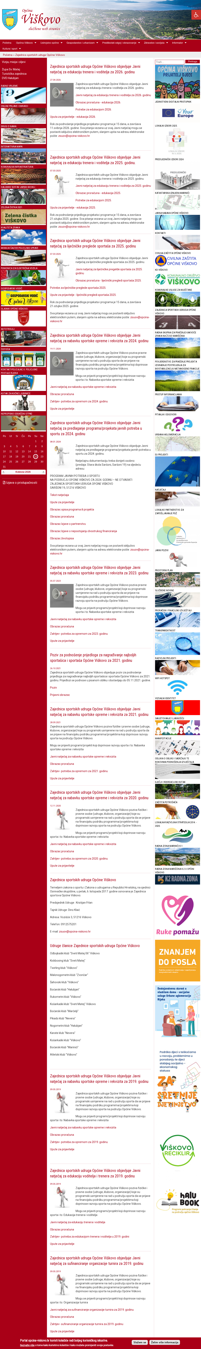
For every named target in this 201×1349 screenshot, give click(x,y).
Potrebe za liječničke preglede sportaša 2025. (78, 287)
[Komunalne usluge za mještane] (177, 305)
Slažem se (139, 1342)
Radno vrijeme (9, 85)
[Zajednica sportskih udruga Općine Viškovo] (177, 328)
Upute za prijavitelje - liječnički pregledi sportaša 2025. (83, 294)
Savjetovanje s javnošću (169, 718)
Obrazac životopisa (62, 538)
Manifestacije (163, 738)
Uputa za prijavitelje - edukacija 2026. (73, 116)
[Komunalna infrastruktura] (23, 182)
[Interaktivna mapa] (23, 162)
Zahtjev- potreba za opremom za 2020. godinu (79, 858)
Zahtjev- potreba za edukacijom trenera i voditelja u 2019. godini (89, 1236)
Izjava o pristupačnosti (21, 483)
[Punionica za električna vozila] (23, 284)
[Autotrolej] (23, 344)
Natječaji (160, 489)
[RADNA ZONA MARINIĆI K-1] (177, 864)
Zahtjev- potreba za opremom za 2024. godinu (79, 401)
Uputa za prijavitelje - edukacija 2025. (73, 207)
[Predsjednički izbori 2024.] (177, 188)
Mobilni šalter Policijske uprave (19, 247)
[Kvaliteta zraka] (23, 243)
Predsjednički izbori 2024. (169, 159)
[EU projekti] (177, 485)
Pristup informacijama (168, 394)
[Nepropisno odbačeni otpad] (23, 429)
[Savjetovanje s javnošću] (177, 734)
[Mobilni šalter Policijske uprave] (23, 263)
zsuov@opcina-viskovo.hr (74, 135)
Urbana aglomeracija (167, 434)
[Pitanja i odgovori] (177, 430)
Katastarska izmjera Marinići (172, 192)
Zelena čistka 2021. (12, 207)
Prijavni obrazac (60, 694)
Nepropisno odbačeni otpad (16, 413)
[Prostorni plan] (177, 586)
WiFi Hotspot (162, 678)
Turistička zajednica (14, 73)
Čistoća (5, 349)
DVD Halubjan (10, 78)
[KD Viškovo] (177, 285)
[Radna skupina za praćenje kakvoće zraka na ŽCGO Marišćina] (177, 357)
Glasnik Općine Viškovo (14, 308)
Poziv (53, 687)
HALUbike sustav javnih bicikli (18, 187)
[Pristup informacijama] (177, 410)
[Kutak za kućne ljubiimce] (23, 409)
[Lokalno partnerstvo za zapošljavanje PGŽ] (177, 546)
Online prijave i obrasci (14, 106)
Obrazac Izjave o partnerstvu (68, 523)
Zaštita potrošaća (166, 802)
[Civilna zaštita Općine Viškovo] (177, 265)
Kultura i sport (8, 48)
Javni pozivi (161, 550)
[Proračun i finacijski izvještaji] (177, 626)
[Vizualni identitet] (177, 714)
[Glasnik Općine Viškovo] (23, 324)
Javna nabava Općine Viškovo (171, 212)
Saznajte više (27, 1345)
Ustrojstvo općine (48, 42)
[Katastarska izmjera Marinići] (177, 208)
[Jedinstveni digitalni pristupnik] (177, 121)
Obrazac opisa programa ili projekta (72, 509)
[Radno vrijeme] (23, 101)
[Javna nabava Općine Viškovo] (177, 228)
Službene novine (164, 590)
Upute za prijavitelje (62, 408)
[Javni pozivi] (177, 566)
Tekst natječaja (59, 495)
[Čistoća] (23, 365)
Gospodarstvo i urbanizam (79, 42)
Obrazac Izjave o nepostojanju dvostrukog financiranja (83, 531)
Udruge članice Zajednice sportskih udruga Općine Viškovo (95, 945)
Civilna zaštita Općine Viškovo (173, 253)
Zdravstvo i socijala (153, 42)
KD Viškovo (161, 269)
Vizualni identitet (165, 698)
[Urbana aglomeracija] (177, 450)
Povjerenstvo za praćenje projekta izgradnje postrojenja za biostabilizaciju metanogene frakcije (177, 365)
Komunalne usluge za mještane (173, 289)
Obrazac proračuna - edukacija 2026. (98, 102)
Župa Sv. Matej (11, 69)
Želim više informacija (164, 1342)
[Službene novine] (177, 606)
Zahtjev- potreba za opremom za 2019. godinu (79, 1142)
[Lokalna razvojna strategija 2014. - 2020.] (177, 841)
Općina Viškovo (23, 42)
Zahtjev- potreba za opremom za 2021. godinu (79, 771)
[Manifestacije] (177, 754)
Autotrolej (8, 328)
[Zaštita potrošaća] (177, 818)
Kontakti (160, 233)
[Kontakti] (177, 248)
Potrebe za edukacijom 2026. (94, 109)
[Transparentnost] (177, 654)
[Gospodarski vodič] (23, 304)
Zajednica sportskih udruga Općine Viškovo (83, 879)
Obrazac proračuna (62, 394)
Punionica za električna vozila (19, 268)
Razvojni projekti (165, 658)
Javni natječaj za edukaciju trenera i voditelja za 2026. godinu (113, 95)
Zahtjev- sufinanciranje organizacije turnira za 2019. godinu (86, 1324)
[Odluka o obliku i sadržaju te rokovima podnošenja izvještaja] (177, 778)
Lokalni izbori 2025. (166, 125)
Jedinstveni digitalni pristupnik (173, 101)
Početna (7, 42)
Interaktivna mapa (11, 146)
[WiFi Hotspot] (177, 694)
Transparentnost (165, 630)
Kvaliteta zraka (10, 227)
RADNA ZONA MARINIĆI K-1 (169, 845)
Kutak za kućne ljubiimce (15, 393)
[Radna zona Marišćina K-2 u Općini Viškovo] (177, 883)
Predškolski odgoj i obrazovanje (118, 42)
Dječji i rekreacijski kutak (170, 782)
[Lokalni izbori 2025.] (177, 155)
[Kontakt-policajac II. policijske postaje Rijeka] (23, 389)
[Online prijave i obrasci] (23, 121)
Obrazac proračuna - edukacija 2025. (98, 193)
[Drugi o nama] (23, 142)
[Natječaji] (177, 505)
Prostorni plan (164, 570)
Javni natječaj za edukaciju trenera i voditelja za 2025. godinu (113, 185)
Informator (176, 42)
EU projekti (161, 454)
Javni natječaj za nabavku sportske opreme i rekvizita (83, 386)
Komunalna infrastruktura (17, 166)
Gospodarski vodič (11, 288)
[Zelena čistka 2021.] (23, 223)
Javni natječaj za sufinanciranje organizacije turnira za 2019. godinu (92, 1309)
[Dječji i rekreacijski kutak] (177, 798)
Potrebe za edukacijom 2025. (94, 200)
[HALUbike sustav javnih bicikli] (23, 202)
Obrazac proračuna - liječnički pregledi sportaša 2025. (109, 280)
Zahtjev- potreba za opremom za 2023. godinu (79, 633)
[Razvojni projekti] (177, 674)
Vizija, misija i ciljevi (14, 61)
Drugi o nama (8, 126)
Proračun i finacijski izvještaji (173, 610)
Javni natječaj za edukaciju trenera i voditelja (77, 1222)
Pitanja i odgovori (165, 414)
